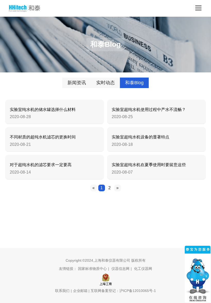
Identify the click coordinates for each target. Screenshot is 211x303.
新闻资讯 (76, 82)
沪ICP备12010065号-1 (137, 291)
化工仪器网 (143, 269)
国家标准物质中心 (92, 269)
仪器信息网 (120, 269)
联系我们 (62, 291)
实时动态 (105, 82)
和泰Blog (134, 82)
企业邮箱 (80, 291)
